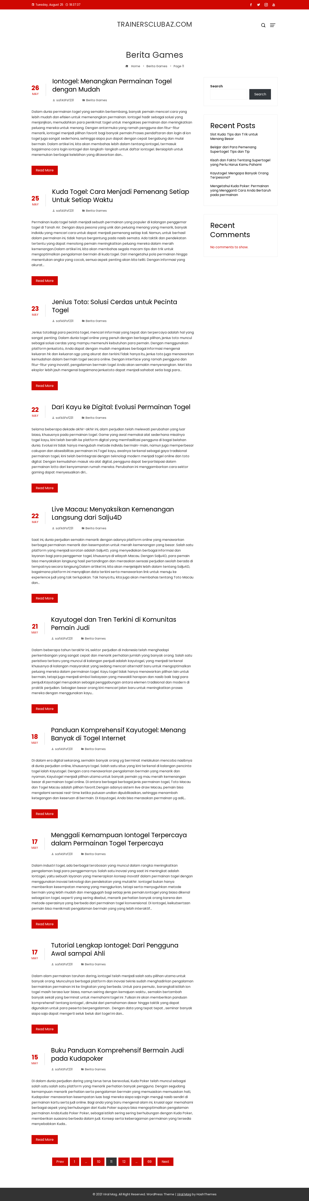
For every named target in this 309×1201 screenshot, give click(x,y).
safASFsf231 (65, 100)
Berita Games (96, 100)
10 (98, 1161)
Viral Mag (184, 1194)
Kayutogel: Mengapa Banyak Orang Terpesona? (239, 175)
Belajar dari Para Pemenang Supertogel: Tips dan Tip (233, 149)
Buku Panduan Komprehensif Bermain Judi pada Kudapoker (117, 1054)
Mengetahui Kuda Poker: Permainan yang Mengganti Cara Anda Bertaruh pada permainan (240, 190)
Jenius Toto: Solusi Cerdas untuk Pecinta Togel (114, 306)
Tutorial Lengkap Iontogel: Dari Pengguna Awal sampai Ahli (114, 949)
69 (150, 1161)
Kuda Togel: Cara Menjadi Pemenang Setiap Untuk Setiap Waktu (120, 195)
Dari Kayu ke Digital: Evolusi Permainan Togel (121, 406)
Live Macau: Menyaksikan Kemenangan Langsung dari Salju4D (113, 513)
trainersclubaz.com (154, 24)
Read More (45, 170)
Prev (60, 1161)
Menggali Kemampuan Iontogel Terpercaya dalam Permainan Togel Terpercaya (119, 839)
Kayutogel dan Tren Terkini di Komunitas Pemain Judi (113, 623)
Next (165, 1161)
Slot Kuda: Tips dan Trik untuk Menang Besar (234, 136)
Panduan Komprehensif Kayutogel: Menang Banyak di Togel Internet (118, 734)
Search (216, 86)
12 (124, 1161)
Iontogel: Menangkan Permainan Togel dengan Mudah (112, 85)
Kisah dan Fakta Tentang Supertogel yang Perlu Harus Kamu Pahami (240, 162)
